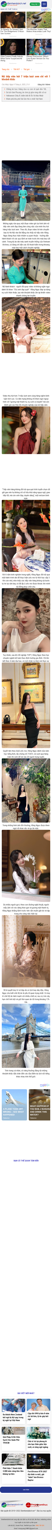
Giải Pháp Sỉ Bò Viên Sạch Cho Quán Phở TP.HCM (11, 1440)
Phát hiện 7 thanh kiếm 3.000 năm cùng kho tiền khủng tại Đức (13, 1471)
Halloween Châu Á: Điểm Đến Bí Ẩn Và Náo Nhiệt (24, 96)
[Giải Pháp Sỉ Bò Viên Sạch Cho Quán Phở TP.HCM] (13, 1431)
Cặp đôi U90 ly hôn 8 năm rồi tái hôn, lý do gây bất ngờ (38, 1416)
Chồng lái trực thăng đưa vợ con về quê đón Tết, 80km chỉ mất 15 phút (26, 89)
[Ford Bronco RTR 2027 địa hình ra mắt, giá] (38, 1461)
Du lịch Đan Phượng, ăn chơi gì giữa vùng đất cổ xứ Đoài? (26, 92)
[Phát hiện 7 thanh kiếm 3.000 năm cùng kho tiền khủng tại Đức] (13, 1460)
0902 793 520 (40, 1525)
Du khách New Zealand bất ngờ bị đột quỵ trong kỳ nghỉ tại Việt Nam (13, 1417)
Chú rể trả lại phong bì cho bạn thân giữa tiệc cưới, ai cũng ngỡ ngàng (38, 1444)
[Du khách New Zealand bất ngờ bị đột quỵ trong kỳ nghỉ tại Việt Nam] (13, 1405)
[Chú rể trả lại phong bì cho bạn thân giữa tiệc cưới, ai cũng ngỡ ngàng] (38, 1433)
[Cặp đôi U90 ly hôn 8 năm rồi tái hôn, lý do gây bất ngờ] (38, 1405)
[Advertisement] (26, 129)
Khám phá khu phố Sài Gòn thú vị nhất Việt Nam (24, 99)
